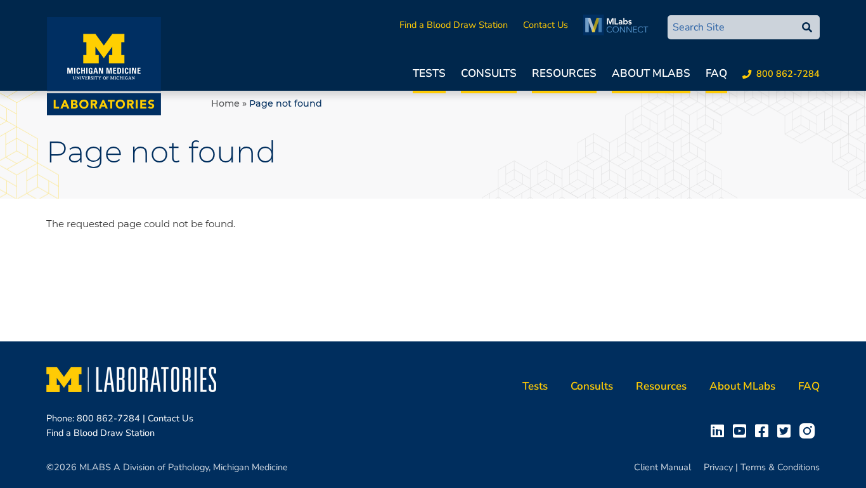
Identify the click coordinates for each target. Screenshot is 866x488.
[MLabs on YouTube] (742, 430)
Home (225, 103)
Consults (489, 73)
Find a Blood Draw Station (453, 24)
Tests (429, 73)
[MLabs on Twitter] (786, 430)
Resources (564, 73)
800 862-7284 (788, 73)
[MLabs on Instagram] (809, 430)
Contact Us (545, 24)
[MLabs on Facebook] (764, 430)
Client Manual (662, 467)
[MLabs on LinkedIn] (720, 430)
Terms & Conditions (780, 467)
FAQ (716, 73)
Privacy (718, 467)
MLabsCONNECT (619, 24)
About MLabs (651, 73)
